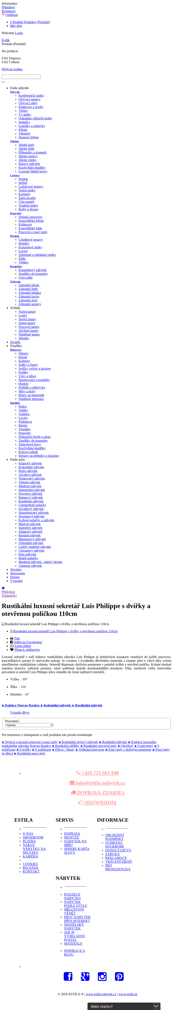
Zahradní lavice (29, 296)
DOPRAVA (72, 833)
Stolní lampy (27, 323)
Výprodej (16, 581)
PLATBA (29, 841)
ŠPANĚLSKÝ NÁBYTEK (74, 926)
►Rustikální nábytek (87, 705)
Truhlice (24, 414)
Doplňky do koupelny (33, 274)
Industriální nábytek (32, 490)
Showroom (17, 573)
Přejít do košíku (12, 69)
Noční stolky (27, 190)
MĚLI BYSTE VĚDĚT (74, 911)
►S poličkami (41, 749)
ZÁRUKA (112, 854)
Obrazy (23, 353)
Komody (24, 194)
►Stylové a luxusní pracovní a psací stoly (30, 742)
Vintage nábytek (29, 482)
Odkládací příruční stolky (35, 118)
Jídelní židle (26, 148)
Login (19, 33)
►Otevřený (125, 746)
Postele (23, 179)
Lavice (23, 251)
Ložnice (15, 175)
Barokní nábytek (30, 535)
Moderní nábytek (30, 486)
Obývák (15, 92)
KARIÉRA (30, 856)
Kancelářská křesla (31, 220)
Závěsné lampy (29, 330)
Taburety (24, 133)
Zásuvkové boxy (30, 444)
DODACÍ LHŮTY (118, 850)
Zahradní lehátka (30, 292)
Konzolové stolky (30, 247)
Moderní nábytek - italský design (40, 562)
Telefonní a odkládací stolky (37, 255)
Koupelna (16, 266)
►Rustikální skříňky (65, 746)
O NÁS (28, 833)
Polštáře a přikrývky (32, 387)
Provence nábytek (30, 493)
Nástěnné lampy (29, 334)
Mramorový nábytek (32, 539)
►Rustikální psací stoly (29, 753)
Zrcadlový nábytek (31, 509)
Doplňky (15, 402)
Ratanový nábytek (31, 497)
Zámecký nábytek (30, 531)
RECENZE (30, 868)
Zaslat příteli (22, 646)
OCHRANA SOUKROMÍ (114, 844)
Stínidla (24, 338)
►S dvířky (23, 749)
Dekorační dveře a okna (34, 437)
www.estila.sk (128, 994)
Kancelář (15, 213)
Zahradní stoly (28, 300)
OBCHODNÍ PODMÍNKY (114, 837)
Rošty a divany (29, 209)
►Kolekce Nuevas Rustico (21, 705)
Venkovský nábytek (32, 478)
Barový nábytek (29, 164)
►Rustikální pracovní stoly (98, 746)
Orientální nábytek (31, 543)
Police (23, 406)
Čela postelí (26, 201)
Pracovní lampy (29, 327)
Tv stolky (25, 114)
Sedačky (24, 122)
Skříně (23, 183)
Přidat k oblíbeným (27, 649)
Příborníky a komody (33, 152)
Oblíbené (11, 15)
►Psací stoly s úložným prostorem (128, 749)
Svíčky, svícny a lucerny (35, 368)
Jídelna (14, 141)
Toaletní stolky (28, 205)
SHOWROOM (99, 802)
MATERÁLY (73, 943)
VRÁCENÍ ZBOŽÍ (118, 861)
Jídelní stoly (26, 145)
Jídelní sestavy (28, 156)
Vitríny (23, 110)
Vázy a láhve (27, 376)
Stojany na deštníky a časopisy (39, 456)
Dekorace (16, 349)
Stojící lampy (27, 319)
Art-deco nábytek (30, 474)
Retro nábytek (28, 471)
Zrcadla (15, 342)
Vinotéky (25, 429)
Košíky (23, 372)
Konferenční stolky (31, 95)
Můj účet (16, 26)
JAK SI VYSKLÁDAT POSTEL (74, 936)
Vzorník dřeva (19, 712)
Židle (22, 258)
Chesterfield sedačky (32, 505)
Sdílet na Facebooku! (28, 642)
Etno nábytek (27, 554)
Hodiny (24, 383)
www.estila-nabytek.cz (101, 994)
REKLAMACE (116, 858)
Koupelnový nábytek (33, 270)
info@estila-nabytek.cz (100, 782)
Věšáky (24, 262)
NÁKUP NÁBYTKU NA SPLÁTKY (34, 848)
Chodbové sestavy (31, 239)
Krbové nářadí (28, 452)
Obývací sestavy (30, 99)
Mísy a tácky (27, 391)
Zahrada (15, 281)
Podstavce (25, 421)
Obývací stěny (28, 103)
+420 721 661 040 (99, 773)
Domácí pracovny (30, 217)
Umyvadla (25, 277)
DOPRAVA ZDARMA (100, 792)
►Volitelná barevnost (89, 749)
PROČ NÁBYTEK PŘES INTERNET (77, 919)
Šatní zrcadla (27, 198)
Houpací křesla (29, 137)
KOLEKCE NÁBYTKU (72, 896)
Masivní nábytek (30, 524)
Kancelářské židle (30, 228)
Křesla (23, 129)
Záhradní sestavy (30, 304)
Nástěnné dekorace (31, 399)
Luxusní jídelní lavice (33, 171)
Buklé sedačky (28, 558)
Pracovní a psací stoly (33, 232)
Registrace (9, 11)
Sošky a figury (28, 365)
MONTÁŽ (71, 837)
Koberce (24, 361)
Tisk (17, 638)
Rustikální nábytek (31, 501)
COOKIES (30, 864)
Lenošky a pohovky (32, 126)
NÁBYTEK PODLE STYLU (75, 903)
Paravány (25, 433)
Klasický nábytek (30, 463)
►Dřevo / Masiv (63, 749)
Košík (6, 40)
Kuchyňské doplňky (32, 167)
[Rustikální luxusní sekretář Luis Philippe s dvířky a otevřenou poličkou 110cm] (64, 631)
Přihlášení (8, 7)
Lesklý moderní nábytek (35, 546)
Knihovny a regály (31, 107)
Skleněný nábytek (30, 528)
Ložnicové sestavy (31, 186)
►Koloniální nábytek (56, 705)
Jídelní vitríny (28, 160)
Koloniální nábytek (31, 467)
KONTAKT (31, 871)
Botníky (24, 243)
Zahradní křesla (29, 285)
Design (15, 577)
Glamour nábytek (30, 565)
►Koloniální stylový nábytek (78, 742)
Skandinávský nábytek (34, 512)
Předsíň (14, 236)
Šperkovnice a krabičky (34, 380)
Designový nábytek (32, 516)
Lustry (23, 315)
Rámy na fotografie (31, 395)
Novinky (16, 569)
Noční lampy (27, 311)
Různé (23, 357)
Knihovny (25, 224)
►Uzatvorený (143, 746)
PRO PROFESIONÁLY (118, 867)
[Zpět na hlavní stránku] (4, 588)
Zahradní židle (28, 289)
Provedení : (13, 721)
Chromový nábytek (31, 550)
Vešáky (23, 410)
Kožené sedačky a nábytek (36, 520)
